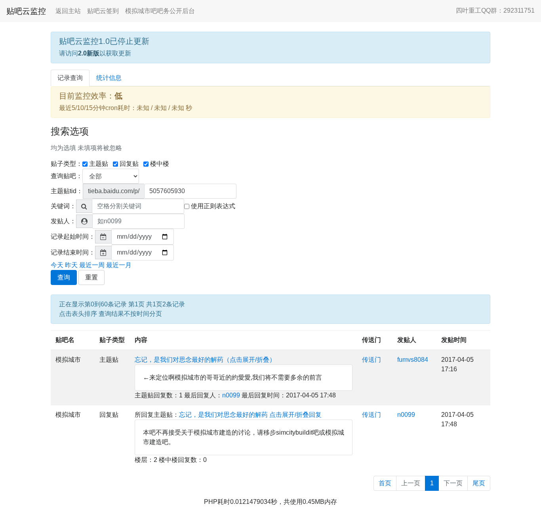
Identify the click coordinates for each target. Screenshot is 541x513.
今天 (57, 265)
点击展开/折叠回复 (295, 414)
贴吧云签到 (103, 11)
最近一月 (118, 265)
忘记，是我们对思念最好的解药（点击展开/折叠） (205, 359)
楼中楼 (159, 163)
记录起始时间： (73, 236)
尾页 (478, 483)
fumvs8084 (412, 359)
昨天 (71, 265)
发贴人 (406, 339)
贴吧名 (64, 339)
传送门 (371, 339)
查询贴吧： (66, 176)
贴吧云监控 (26, 11)
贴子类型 (112, 339)
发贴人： (63, 221)
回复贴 (129, 163)
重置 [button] (91, 277)
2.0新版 (88, 53)
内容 (141, 339)
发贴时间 (454, 339)
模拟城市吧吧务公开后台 (160, 11)
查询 (63, 277)
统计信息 (109, 77)
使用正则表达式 (213, 206)
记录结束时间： (73, 252)
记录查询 (70, 77)
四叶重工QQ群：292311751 (495, 10)
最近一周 (92, 265)
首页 (385, 483)
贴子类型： (66, 163)
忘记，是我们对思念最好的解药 (223, 414)
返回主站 (68, 11)
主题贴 (98, 163)
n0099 (231, 395)
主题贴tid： (67, 191)
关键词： (63, 206)
